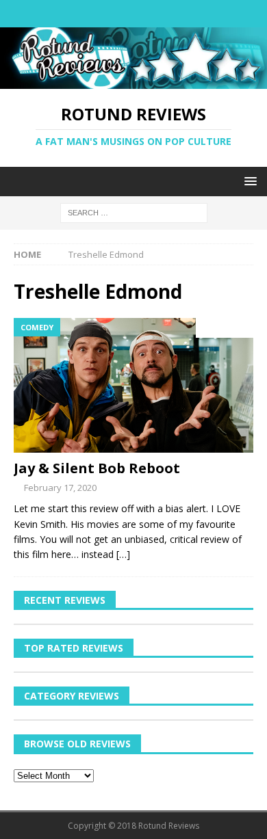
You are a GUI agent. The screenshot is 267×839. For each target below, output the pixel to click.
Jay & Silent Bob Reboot (97, 468)
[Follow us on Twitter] (120, 13)
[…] (123, 554)
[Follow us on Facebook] (93, 13)
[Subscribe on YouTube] (174, 13)
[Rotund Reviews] (133, 81)
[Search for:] (133, 211)
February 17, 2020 (60, 487)
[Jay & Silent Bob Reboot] (133, 385)
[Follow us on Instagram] (147, 13)
